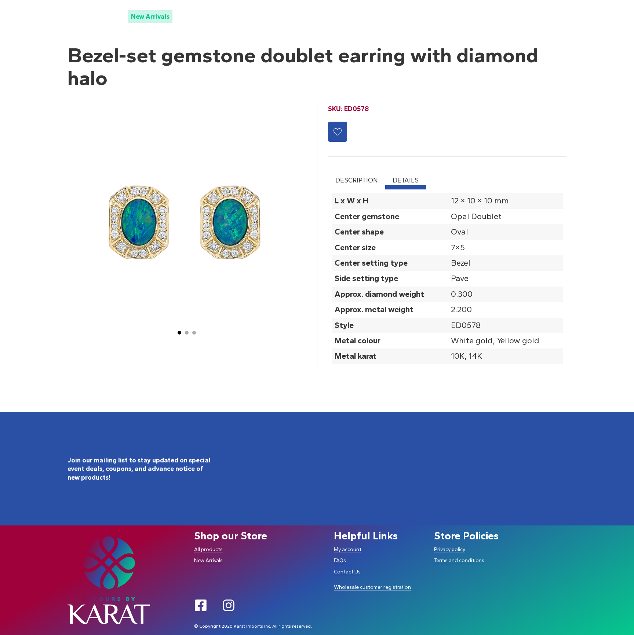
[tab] (179, 333)
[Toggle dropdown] (110, 16)
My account (347, 549)
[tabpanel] (447, 278)
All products (208, 549)
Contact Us (347, 572)
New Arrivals (150, 16)
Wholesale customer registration (372, 587)
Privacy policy (449, 549)
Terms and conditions (459, 560)
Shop (96, 16)
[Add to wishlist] (337, 132)
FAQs (340, 560)
